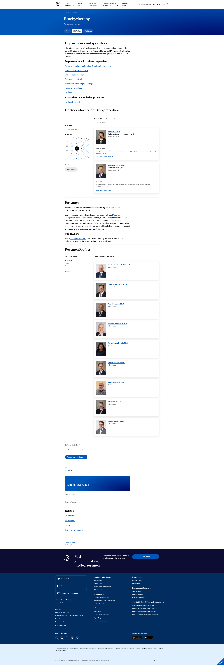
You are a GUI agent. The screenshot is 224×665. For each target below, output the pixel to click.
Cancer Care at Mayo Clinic (76, 70)
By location (68, 125)
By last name (68, 134)
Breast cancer (70, 520)
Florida (67, 266)
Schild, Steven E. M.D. (116, 382)
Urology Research (72, 102)
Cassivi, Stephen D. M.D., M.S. (119, 265)
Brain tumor (69, 516)
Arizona (67, 263)
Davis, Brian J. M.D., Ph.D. (117, 284)
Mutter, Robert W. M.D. (116, 362)
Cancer (67, 525)
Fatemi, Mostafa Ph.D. (116, 304)
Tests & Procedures (71, 12)
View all (67, 271)
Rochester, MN (72, 129)
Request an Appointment (74, 24)
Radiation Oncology (73, 88)
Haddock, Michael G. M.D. (117, 323)
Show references (71, 502)
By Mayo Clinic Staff (72, 445)
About (68, 31)
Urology (68, 92)
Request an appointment (76, 457)
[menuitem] (67, 31)
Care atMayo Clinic (88, 30)
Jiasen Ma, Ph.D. (114, 132)
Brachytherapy (77, 18)
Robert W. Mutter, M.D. (116, 165)
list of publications (78, 238)
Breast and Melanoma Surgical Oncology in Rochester (88, 66)
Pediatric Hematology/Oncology (79, 83)
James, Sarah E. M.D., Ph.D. (118, 343)
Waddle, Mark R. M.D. (116, 421)
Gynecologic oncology (74, 74)
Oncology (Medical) (73, 79)
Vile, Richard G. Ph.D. (116, 402)
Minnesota (68, 269)
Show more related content (75, 530)
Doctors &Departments (77, 30)
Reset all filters (71, 169)
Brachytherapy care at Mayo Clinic (77, 450)
